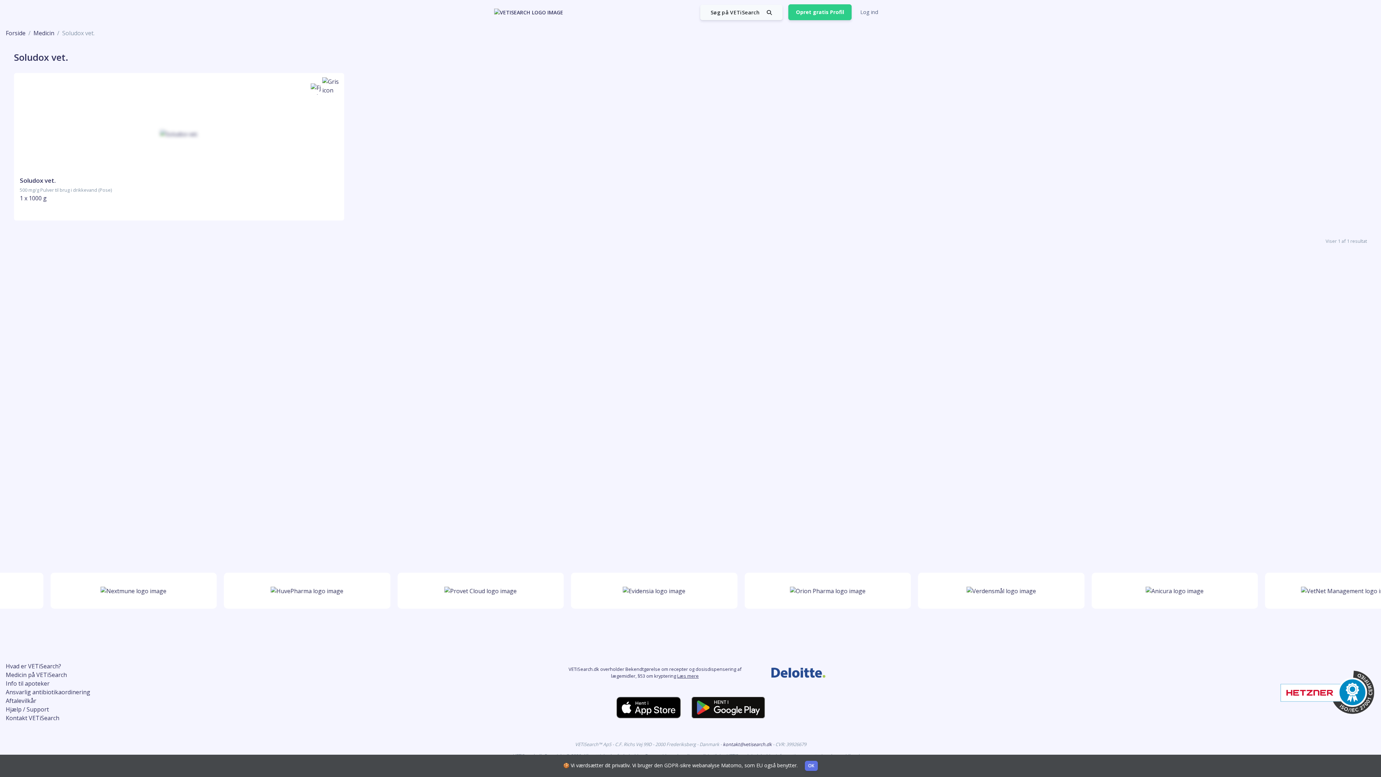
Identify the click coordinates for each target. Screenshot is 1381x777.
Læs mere (688, 676)
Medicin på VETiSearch (36, 675)
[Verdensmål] (984, 590)
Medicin (43, 33)
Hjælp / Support (27, 709)
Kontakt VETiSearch (32, 718)
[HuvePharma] (290, 590)
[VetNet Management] (1331, 590)
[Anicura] (1157, 590)
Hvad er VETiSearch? (33, 666)
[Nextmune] (116, 590)
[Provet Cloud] (463, 590)
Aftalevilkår (21, 701)
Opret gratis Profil (820, 12)
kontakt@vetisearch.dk (748, 744)
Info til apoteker (28, 683)
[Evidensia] (637, 590)
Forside (16, 33)
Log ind (869, 12)
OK (811, 766)
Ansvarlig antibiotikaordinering (48, 692)
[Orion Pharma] (810, 590)
